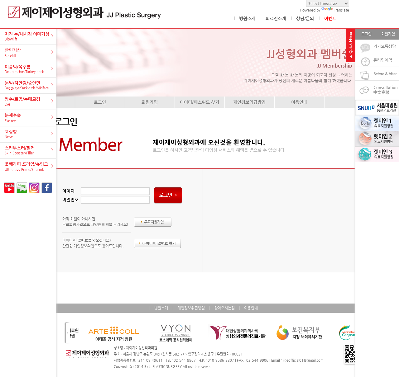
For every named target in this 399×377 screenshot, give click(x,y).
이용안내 (299, 102)
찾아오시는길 (224, 308)
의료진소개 (276, 18)
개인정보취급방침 (249, 102)
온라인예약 (382, 60)
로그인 (100, 102)
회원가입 (150, 102)
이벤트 (330, 18)
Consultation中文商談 (385, 90)
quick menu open (350, 45)
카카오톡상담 (384, 46)
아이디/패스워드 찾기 (199, 102)
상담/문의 (305, 18)
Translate (341, 10)
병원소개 (247, 18)
